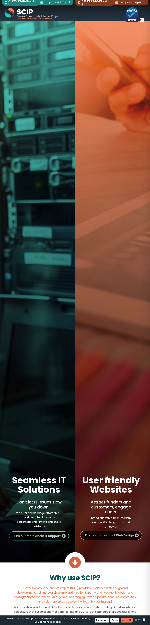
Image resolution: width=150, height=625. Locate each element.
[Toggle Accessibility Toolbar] (144, 619)
